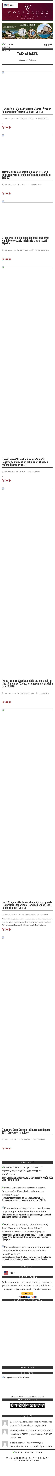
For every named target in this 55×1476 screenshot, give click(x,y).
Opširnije (6, 127)
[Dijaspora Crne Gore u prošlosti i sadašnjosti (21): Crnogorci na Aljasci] (27, 1031)
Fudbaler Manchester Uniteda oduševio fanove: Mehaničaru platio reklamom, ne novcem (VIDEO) (24, 1199)
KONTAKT (43, 1457)
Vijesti (23, 184)
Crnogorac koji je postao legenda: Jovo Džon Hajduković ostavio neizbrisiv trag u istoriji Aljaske (25, 240)
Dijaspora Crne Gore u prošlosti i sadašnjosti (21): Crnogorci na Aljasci (26, 1130)
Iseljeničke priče (26, 119)
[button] (27, 11)
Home (22, 60)
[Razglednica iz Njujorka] (27, 1377)
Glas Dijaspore (24, 1139)
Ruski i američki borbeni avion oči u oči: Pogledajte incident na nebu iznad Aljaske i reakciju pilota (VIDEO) (25, 462)
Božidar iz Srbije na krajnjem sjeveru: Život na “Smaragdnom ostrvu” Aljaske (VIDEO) (26, 110)
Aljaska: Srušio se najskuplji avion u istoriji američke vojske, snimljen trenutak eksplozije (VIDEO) (26, 174)
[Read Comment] (5, 1423)
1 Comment (44, 915)
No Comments (43, 119)
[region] (27, 11)
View (44, 1425)
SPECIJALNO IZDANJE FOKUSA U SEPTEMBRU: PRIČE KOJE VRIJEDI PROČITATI (27, 1179)
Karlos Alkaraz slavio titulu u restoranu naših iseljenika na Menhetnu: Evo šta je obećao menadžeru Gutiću (26, 1258)
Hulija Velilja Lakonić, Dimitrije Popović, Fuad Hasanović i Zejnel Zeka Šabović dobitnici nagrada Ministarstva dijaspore (27, 1237)
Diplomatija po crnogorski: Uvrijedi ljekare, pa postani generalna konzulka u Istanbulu (26, 1215)
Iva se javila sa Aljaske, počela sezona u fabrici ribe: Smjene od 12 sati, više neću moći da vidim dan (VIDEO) (27, 683)
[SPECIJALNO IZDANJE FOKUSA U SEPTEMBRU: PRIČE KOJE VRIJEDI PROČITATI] (27, 1171)
